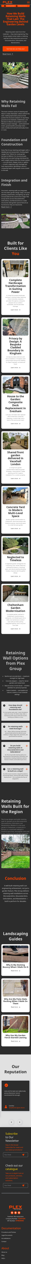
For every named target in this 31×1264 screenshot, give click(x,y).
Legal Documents (6, 1235)
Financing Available (10, 5)
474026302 (20, 1220)
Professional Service (22, 5)
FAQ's (3, 1258)
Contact (3, 1241)
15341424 (21, 1218)
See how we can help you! (16, 49)
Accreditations (5, 1238)
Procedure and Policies (8, 1232)
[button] (28, 2)
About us (4, 1252)
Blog (2, 1255)
